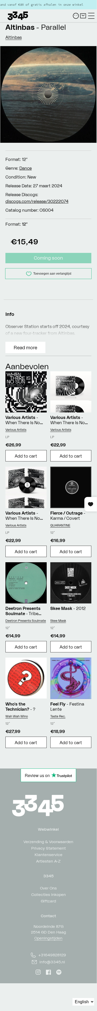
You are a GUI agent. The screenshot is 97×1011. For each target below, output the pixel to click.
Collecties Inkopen (48, 894)
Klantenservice (48, 854)
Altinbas (20, 27)
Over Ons (48, 888)
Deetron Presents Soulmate (25, 621)
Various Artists (15, 430)
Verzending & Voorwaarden (48, 841)
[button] (91, 15)
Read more (25, 347)
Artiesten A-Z (48, 861)
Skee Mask (58, 621)
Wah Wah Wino (16, 716)
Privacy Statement (48, 848)
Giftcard (48, 901)
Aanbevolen (27, 366)
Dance (25, 168)
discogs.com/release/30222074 (36, 201)
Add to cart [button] (26, 456)
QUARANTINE (60, 525)
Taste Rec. (58, 716)
